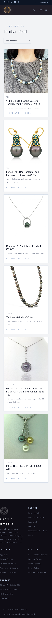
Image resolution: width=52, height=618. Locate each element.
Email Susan (4, 598)
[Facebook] (4, 2)
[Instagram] (8, 2)
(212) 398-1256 (41, 2)
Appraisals (4, 554)
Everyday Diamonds (36, 517)
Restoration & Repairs (9, 568)
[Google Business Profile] (18, 2)
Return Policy (33, 568)
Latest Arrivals (34, 513)
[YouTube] (15, 2)
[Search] (34, 10)
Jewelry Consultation (8, 572)
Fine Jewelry (33, 521)
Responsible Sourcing (37, 572)
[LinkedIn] (11, 2)
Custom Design (6, 559)
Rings (30, 535)
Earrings (31, 526)
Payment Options (35, 559)
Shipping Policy (34, 563)
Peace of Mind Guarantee (39, 554)
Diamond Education (8, 563)
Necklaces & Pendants (37, 530)
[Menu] (43, 10)
